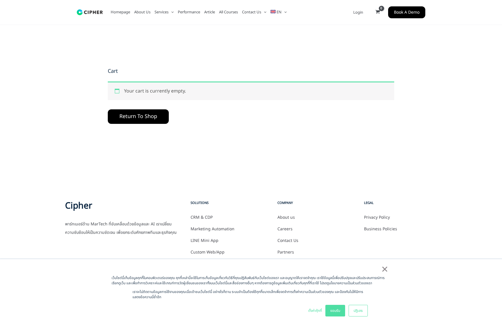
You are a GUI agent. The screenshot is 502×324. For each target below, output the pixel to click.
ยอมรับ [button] (335, 310)
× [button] (384, 269)
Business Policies (380, 229)
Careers (285, 229)
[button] (171, 12)
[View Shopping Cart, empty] (377, 12)
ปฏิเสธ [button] (358, 310)
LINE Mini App (204, 241)
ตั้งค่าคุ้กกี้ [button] (315, 310)
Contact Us (287, 241)
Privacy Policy (377, 217)
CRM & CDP (202, 217)
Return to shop (138, 116)
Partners (285, 252)
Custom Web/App (208, 252)
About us (286, 217)
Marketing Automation (212, 229)
